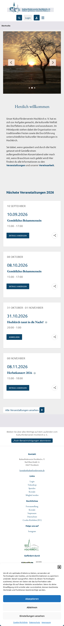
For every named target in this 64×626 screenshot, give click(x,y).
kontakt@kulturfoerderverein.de (32, 470)
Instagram (32, 531)
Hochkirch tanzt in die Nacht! (25, 322)
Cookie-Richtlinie (20, 622)
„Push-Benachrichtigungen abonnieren (32, 440)
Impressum (46, 622)
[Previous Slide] (11, 62)
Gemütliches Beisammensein (24, 220)
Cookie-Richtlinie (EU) (32, 520)
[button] (59, 566)
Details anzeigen (18, 235)
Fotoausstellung (32, 506)
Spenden (32, 488)
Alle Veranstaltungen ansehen (22, 410)
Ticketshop (32, 484)
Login (28, 17)
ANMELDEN (14, 337)
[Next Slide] (52, 62)
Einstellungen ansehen (32, 615)
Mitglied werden (32, 495)
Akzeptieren (32, 598)
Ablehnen (32, 607)
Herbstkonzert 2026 (19, 373)
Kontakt (32, 491)
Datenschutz (34, 622)
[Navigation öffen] (43, 17)
